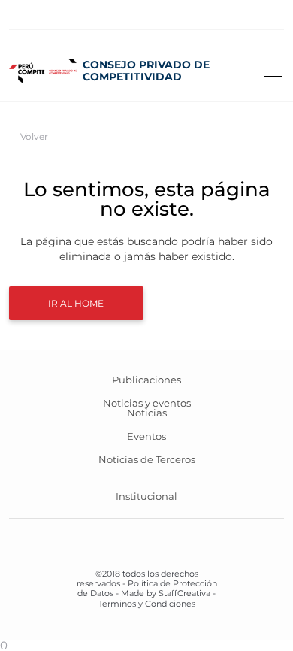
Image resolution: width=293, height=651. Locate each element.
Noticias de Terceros (146, 459)
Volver (34, 136)
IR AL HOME (76, 303)
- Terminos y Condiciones (157, 598)
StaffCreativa (184, 593)
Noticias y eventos (147, 403)
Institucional (146, 496)
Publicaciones (146, 380)
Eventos (146, 436)
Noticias (147, 413)
